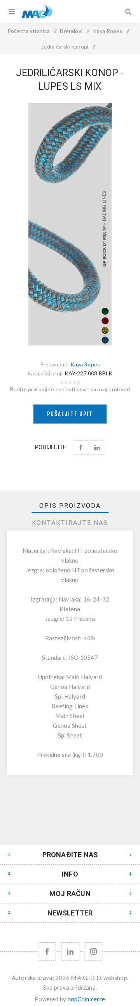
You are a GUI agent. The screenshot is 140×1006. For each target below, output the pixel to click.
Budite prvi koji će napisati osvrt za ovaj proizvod (70, 389)
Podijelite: (51, 447)
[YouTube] (70, 951)
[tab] (70, 505)
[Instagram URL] (93, 951)
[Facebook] (47, 951)
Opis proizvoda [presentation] (70, 505)
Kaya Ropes (85, 364)
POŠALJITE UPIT (70, 414)
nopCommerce (86, 999)
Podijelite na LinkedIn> (97, 447)
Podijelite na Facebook (81, 447)
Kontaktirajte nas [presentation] (70, 523)
